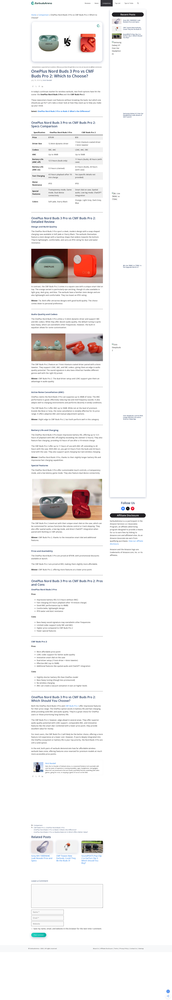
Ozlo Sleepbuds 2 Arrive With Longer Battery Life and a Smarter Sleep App (133, 417)
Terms (116, 948)
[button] (138, 3)
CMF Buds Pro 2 (72, 706)
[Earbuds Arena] (41, 3)
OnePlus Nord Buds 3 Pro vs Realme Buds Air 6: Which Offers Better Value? (61, 832)
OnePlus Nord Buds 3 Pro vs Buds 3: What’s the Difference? (64, 111)
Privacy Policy (124, 948)
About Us (96, 948)
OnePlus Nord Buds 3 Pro (55, 828)
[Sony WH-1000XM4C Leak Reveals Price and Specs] (42, 851)
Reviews (88, 3)
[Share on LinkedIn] (42, 86)
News (97, 3)
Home (33, 15)
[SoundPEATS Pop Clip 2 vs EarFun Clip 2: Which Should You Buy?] (92, 851)
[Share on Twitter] (36, 86)
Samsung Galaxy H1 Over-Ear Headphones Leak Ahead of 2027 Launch (133, 115)
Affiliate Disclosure (106, 948)
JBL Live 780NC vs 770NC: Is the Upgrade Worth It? (132, 266)
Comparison (107, 3)
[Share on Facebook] (32, 86)
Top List (117, 3)
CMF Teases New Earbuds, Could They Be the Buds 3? (66, 858)
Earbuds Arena (62, 3)
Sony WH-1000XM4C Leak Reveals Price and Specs (41, 858)
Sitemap (141, 948)
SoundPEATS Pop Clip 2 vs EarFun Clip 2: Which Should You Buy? (91, 859)
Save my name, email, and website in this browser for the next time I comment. (67, 928)
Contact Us (133, 948)
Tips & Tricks (128, 3)
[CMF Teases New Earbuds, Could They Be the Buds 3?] (67, 851)
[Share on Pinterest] (39, 86)
